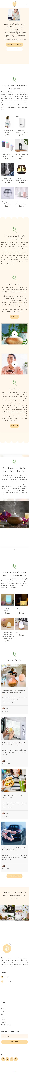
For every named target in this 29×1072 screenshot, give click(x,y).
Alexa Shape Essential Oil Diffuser (21, 131)
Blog (2, 1014)
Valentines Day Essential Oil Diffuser (21, 203)
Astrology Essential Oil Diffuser (7, 203)
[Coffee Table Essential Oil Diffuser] (21, 169)
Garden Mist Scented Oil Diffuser (7, 610)
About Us (3, 1008)
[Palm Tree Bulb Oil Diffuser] (7, 122)
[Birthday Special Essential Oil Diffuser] (7, 145)
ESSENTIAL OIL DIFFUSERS (14, 44)
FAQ (2, 1011)
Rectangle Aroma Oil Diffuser (21, 610)
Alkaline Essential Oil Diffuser (21, 155)
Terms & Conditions (5, 1025)
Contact (3, 1019)
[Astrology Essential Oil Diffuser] (7, 193)
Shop (2, 1017)
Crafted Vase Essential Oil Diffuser (7, 179)
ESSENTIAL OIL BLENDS (14, 49)
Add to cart (17, 158)
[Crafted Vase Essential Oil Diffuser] (7, 169)
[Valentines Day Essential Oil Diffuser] (21, 193)
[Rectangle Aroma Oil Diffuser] (21, 600)
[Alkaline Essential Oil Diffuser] (21, 145)
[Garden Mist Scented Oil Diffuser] (7, 600)
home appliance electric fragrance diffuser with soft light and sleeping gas (7, 635)
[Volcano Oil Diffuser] (21, 624)
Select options (16, 135)
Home (2, 1006)
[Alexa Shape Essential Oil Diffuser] (21, 122)
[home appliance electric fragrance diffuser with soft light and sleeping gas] (7, 624)
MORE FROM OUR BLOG (14, 876)
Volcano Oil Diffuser (21, 633)
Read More (14, 316)
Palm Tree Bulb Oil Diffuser (7, 131)
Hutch (20, 302)
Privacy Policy (4, 1022)
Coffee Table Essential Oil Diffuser (21, 179)
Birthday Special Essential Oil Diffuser (7, 155)
